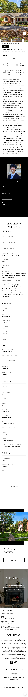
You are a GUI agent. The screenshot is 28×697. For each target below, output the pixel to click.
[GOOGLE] (14, 669)
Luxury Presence (14, 679)
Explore (14, 560)
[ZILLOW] (17, 669)
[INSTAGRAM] (10, 669)
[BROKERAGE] (21, 669)
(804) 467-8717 (6, 193)
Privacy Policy (20, 687)
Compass (10, 640)
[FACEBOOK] (6, 669)
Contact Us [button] (14, 599)
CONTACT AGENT (14, 209)
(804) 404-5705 (8, 623)
